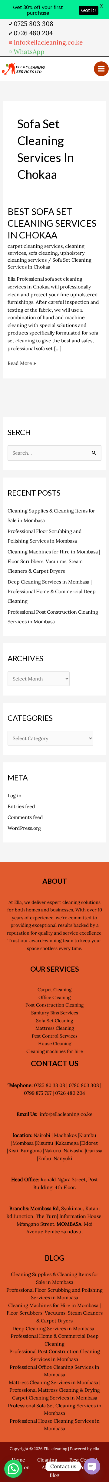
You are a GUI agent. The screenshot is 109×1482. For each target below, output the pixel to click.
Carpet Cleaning (54, 989)
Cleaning (47, 1460)
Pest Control (83, 1460)
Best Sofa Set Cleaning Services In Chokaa (52, 223)
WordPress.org (24, 828)
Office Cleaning (54, 997)
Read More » (22, 363)
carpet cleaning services (35, 246)
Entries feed (21, 806)
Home (18, 1460)
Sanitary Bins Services (54, 1013)
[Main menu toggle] (101, 68)
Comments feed (25, 817)
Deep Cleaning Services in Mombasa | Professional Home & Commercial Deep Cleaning (52, 591)
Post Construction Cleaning (54, 1005)
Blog (54, 1475)
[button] (13, 1469)
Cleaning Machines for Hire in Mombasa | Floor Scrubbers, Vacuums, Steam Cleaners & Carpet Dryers (54, 561)
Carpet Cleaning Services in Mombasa (54, 1398)
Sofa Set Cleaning (54, 1020)
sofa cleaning (43, 253)
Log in (14, 795)
